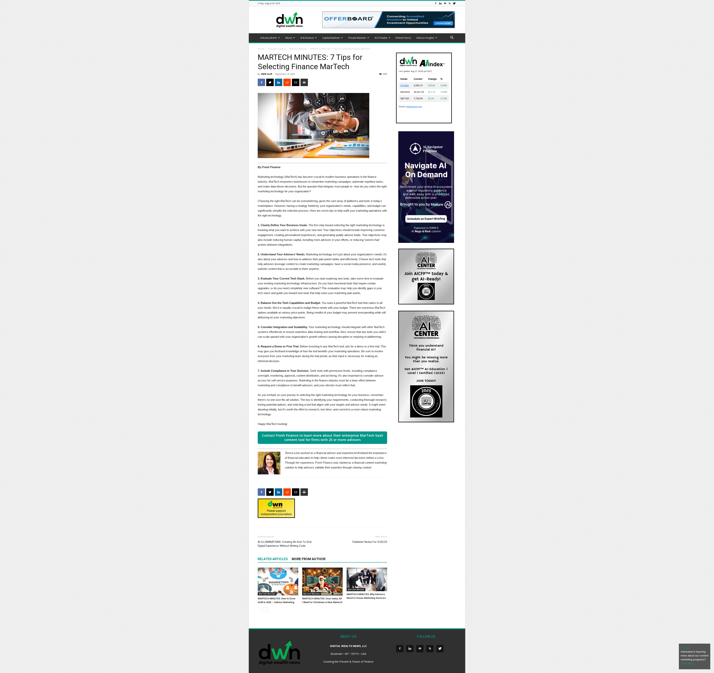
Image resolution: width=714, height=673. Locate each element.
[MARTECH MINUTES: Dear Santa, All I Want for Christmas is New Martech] (322, 581)
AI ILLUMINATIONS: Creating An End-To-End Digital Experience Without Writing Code (284, 543)
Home (261, 48)
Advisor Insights (425, 37)
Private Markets (357, 37)
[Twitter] (454, 3)
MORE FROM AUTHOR (308, 559)
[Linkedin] (440, 3)
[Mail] (445, 3)
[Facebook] (436, 3)
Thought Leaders (277, 48)
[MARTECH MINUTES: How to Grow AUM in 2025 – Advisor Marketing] (278, 581)
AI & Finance (307, 37)
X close (686, 647)
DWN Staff (266, 74)
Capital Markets (331, 37)
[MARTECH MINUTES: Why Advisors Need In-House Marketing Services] (367, 579)
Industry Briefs (268, 37)
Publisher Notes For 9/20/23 (370, 542)
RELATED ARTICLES (273, 559)
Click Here (687, 663)
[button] (451, 38)
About (288, 37)
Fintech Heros (403, 37)
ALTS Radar (380, 37)
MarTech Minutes (298, 48)
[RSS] (450, 3)
